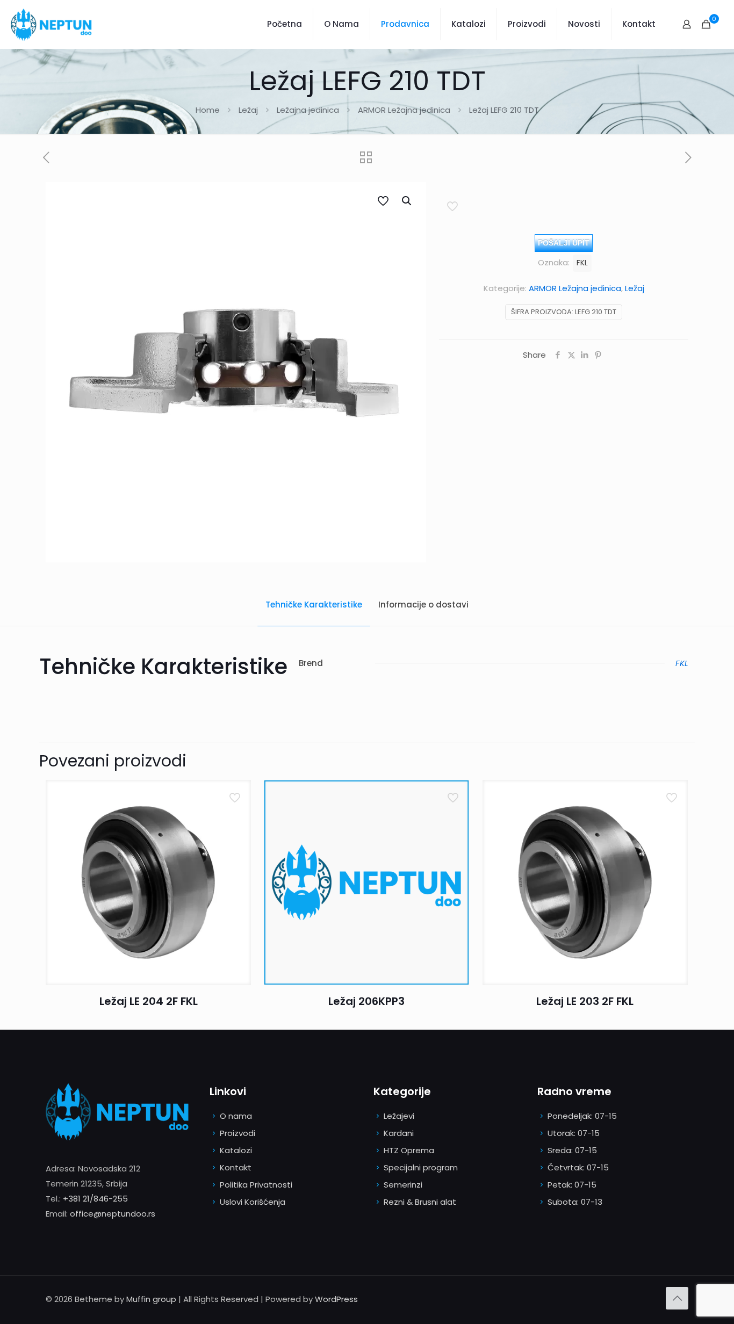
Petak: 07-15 (572, 1184)
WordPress (336, 1299)
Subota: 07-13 (575, 1201)
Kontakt (235, 1167)
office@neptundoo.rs (112, 1213)
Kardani (399, 1133)
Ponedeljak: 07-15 (582, 1116)
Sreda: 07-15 (572, 1150)
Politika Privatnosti (256, 1184)
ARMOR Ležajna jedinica (404, 109)
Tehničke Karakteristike (313, 604)
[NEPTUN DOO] (53, 24)
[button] (407, 201)
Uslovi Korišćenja (252, 1201)
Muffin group (151, 1299)
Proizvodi (237, 1133)
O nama (236, 1116)
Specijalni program (421, 1167)
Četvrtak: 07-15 (578, 1167)
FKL (582, 263)
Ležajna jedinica (308, 109)
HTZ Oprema (409, 1150)
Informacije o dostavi (423, 604)
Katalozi (236, 1150)
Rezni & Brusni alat (420, 1201)
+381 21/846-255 (95, 1198)
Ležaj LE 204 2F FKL (148, 1001)
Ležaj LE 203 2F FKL (585, 1001)
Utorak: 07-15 (574, 1133)
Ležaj (248, 109)
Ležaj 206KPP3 (366, 1001)
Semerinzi (403, 1184)
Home (208, 109)
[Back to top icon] (677, 1298)
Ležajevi (399, 1116)
